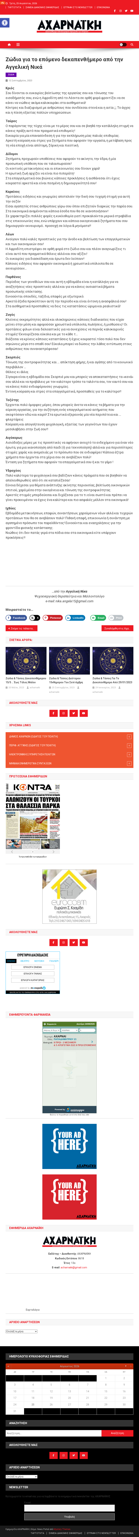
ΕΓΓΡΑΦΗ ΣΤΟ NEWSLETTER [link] (78, 7)
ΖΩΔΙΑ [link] (11, 74)
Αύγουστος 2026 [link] (69, 1366)
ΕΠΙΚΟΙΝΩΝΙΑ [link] (103, 7)
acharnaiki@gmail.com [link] (74, 1267)
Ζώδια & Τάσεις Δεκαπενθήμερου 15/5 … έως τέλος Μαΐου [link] (26, 680)
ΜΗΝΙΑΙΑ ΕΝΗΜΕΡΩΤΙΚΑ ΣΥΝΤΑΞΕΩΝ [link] (30, 763)
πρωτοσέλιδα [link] (27, 857)
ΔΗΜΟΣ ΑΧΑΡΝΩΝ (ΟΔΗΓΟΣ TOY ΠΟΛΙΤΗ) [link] (33, 736)
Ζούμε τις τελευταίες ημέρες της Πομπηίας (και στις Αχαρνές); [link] (24, 628)
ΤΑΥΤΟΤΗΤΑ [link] (14, 7)
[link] (4, 22)
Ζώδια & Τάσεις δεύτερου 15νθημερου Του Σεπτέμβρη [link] (66, 680)
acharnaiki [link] (35, 687)
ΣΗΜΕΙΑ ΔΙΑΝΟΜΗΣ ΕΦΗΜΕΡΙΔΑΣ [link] (42, 7)
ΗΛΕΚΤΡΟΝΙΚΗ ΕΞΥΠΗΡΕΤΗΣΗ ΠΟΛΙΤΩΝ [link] (32, 754)
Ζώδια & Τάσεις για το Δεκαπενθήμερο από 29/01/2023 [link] (112, 680)
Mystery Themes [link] (62, 1529)
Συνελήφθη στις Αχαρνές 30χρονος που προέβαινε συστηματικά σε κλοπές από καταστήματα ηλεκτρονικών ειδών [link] (119, 628)
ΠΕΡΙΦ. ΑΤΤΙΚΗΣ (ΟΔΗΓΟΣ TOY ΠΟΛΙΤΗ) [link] (32, 745)
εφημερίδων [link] (41, 857)
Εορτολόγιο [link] (33, 1309)
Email (27, 1502)
